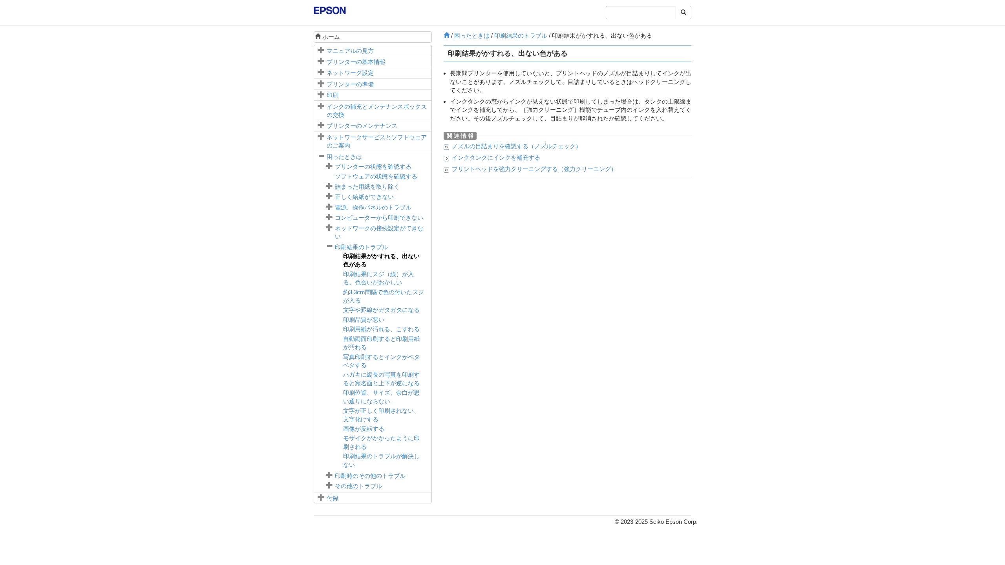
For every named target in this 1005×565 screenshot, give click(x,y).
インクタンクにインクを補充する (496, 157)
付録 (332, 498)
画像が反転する (363, 428)
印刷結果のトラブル (361, 247)
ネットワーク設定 (350, 72)
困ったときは (344, 156)
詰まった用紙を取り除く (367, 186)
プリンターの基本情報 (356, 61)
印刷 (332, 95)
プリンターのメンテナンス (362, 125)
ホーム (330, 36)
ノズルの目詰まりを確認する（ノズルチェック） (516, 146)
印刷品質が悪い (363, 319)
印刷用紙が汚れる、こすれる (381, 329)
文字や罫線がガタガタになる (381, 309)
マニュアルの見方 (350, 50)
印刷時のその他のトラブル (370, 475)
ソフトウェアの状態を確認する (376, 176)
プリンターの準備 (350, 84)
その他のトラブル (358, 486)
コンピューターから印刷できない (379, 217)
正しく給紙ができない (364, 196)
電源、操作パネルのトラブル (373, 207)
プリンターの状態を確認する (373, 166)
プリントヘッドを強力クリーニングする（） (534, 169)
